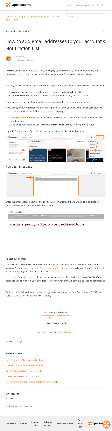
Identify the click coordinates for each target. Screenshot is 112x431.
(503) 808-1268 (81, 423)
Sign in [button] (100, 5)
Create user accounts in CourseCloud (24, 376)
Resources (62, 423)
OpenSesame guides (39, 16)
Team (50, 280)
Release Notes (48, 424)
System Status (35, 424)
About (23, 423)
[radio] (48, 317)
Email (70, 423)
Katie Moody (19, 56)
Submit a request (84, 5)
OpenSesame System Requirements (53, 267)
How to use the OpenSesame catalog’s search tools (32, 381)
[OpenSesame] (98, 424)
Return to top (12, 341)
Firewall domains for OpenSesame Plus (25, 365)
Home (69, 5)
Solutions (11, 423)
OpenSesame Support (16, 16)
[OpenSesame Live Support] (106, 424)
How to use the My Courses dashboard (25, 359)
